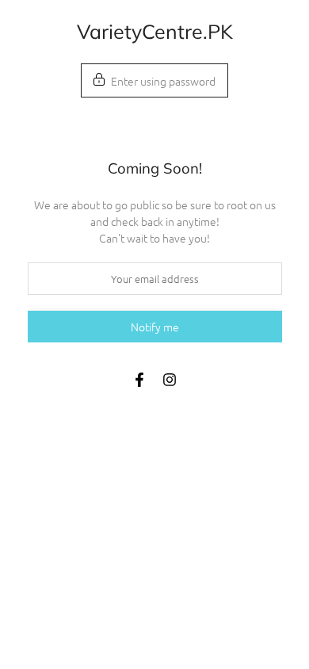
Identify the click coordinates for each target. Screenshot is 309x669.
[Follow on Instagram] (169, 379)
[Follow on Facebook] (139, 379)
